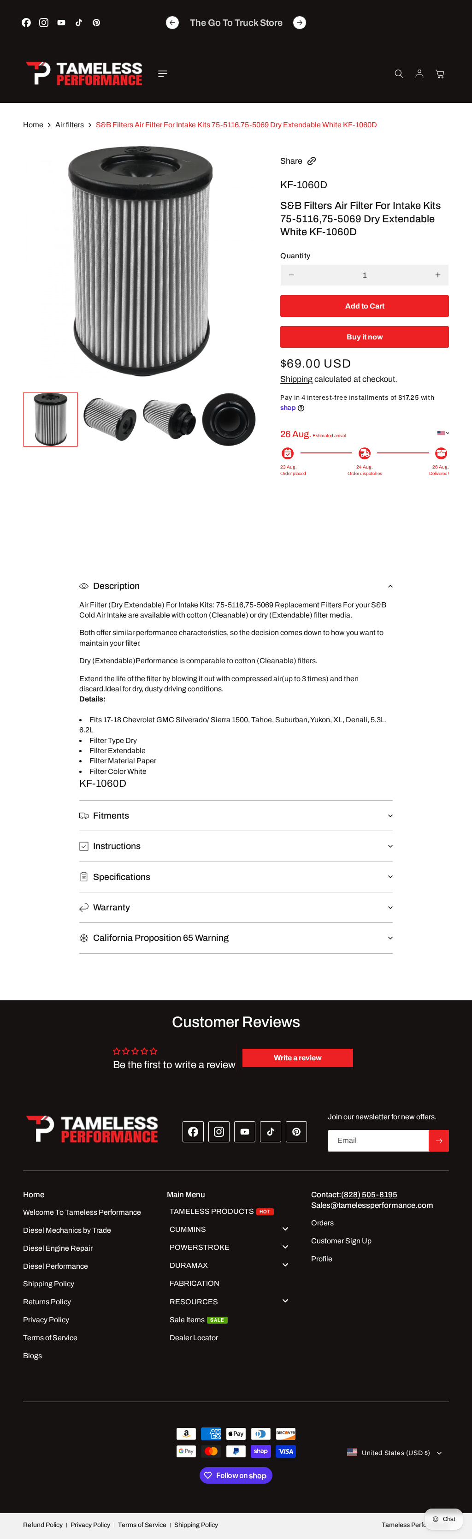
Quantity (295, 256)
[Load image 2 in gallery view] (110, 419)
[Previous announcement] (172, 23)
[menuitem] (232, 1212)
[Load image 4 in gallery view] (228, 419)
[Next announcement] (300, 23)
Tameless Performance (415, 1524)
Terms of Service (142, 1524)
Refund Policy (43, 1524)
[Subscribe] (439, 1141)
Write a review (298, 1058)
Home (33, 125)
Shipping (296, 379)
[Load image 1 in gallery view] (50, 419)
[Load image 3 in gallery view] (169, 419)
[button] (163, 74)
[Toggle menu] (285, 1228)
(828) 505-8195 (369, 1194)
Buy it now (365, 337)
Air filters (69, 125)
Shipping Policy (196, 1524)
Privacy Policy (90, 1524)
